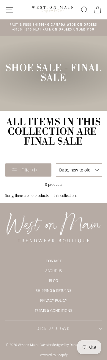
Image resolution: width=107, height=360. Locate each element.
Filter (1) (28, 170)
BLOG (53, 280)
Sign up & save (53, 329)
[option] (53, 27)
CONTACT (54, 260)
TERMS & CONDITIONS (53, 310)
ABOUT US (53, 270)
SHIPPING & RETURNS (53, 290)
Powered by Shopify (53, 355)
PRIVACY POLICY (53, 300)
